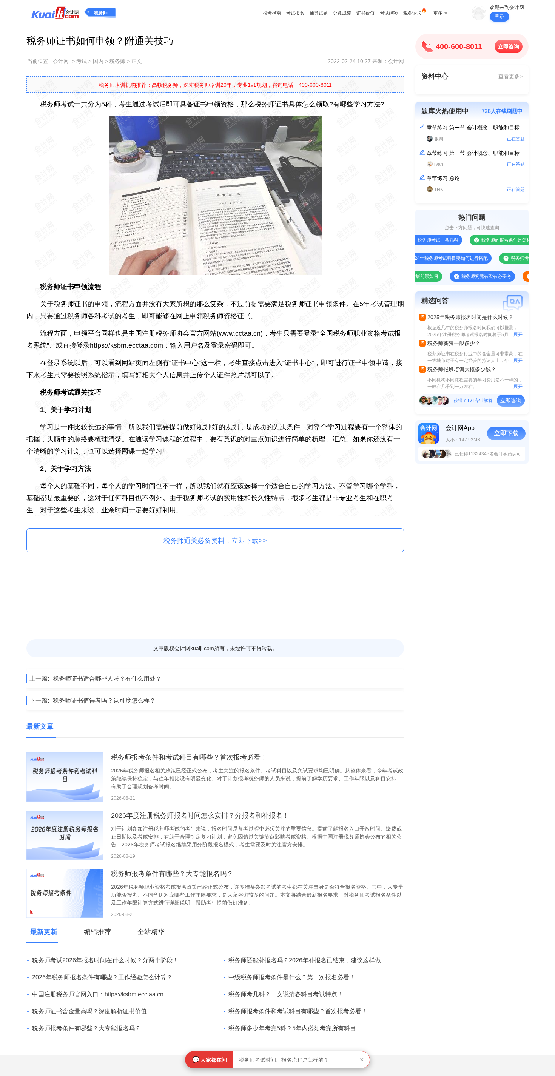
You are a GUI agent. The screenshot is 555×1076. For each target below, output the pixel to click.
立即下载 (506, 433)
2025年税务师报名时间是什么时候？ (470, 317)
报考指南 (272, 13)
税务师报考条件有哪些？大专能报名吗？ (172, 873)
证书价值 (365, 13)
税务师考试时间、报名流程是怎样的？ (284, 1060)
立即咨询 (508, 46)
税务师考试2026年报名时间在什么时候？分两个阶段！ (105, 960)
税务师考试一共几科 (418, 240)
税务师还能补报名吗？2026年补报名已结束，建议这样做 (304, 960)
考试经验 (389, 13)
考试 (81, 61)
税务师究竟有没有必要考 (466, 276)
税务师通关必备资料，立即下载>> (215, 540)
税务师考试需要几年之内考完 (520, 258)
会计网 (61, 61)
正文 (136, 61)
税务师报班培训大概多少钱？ (461, 369)
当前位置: (38, 61)
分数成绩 (342, 13)
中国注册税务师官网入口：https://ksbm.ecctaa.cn (97, 994)
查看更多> (510, 76)
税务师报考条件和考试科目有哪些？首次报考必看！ (189, 757)
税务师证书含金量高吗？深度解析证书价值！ (92, 1011)
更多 (437, 13)
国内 (98, 61)
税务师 (101, 12)
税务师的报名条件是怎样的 (488, 240)
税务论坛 (412, 13)
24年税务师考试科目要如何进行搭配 (431, 258)
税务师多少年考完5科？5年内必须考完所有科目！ (295, 1028)
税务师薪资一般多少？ (453, 343)
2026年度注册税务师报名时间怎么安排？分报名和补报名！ (200, 815)
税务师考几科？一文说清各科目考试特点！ (285, 994)
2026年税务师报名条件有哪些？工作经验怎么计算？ (102, 977)
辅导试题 (319, 13)
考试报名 (295, 13)
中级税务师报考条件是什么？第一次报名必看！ (291, 977)
